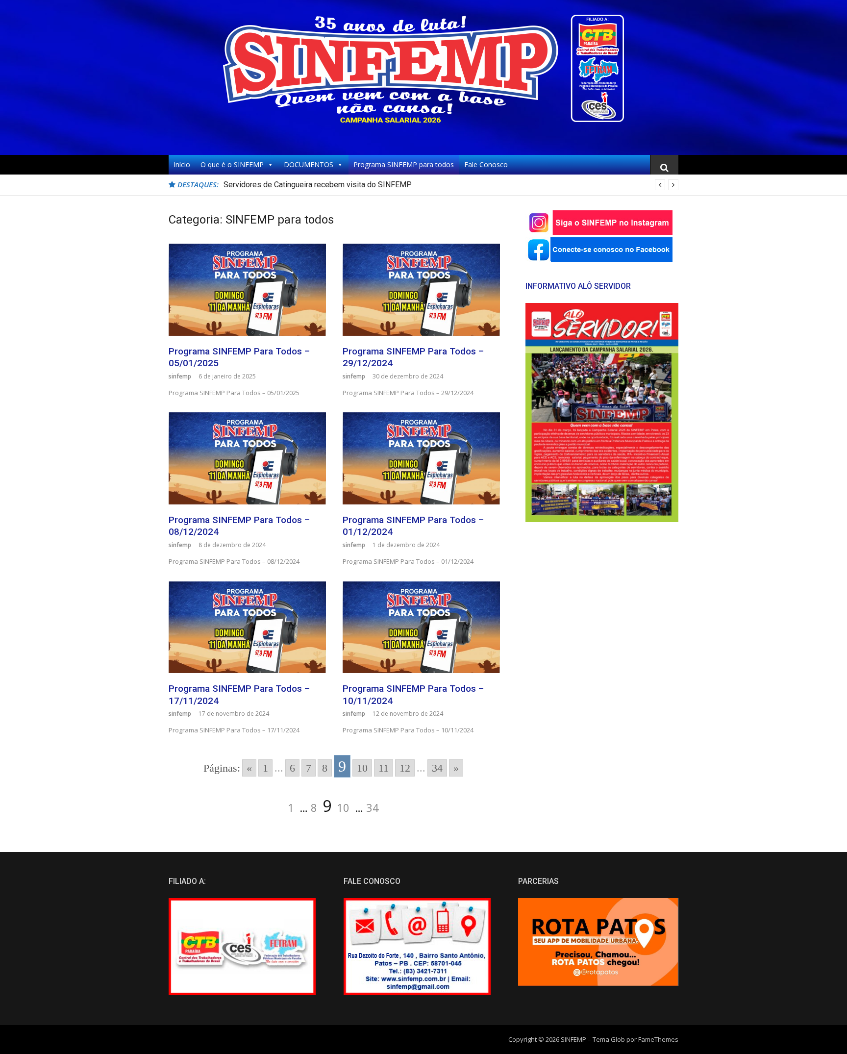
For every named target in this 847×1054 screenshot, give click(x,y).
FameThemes (658, 1039)
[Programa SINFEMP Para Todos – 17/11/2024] (247, 627)
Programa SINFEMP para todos (403, 164)
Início (182, 164)
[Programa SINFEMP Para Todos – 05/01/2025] (247, 289)
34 (437, 768)
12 (404, 768)
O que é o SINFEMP (232, 164)
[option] (451, 184)
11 (383, 768)
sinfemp (180, 376)
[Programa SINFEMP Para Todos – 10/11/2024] (421, 627)
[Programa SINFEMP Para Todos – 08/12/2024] (247, 458)
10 (362, 768)
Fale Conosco (486, 164)
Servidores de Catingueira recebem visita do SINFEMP (318, 184)
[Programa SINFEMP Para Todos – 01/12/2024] (421, 458)
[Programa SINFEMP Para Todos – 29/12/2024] (421, 289)
